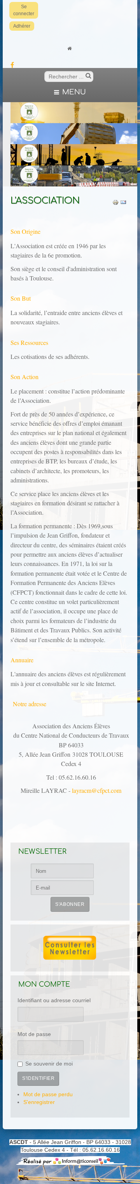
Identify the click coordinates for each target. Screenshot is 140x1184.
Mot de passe (34, 1034)
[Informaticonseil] (70, 1160)
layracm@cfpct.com (96, 790)
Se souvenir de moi (49, 1064)
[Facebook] (12, 66)
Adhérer (21, 26)
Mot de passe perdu (48, 1094)
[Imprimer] (115, 202)
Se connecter (23, 10)
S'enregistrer (39, 1102)
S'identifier (38, 1078)
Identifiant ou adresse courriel (54, 1000)
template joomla (138, 1157)
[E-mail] (123, 202)
